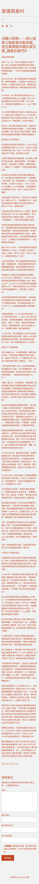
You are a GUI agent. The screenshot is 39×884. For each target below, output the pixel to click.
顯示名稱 (6, 815)
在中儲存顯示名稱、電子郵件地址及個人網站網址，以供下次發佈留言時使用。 (20, 849)
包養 (23, 98)
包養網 (9, 289)
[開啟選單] (3, 19)
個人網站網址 (7, 836)
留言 (4, 790)
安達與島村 (13, 11)
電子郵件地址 (8, 825)
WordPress (21, 877)
